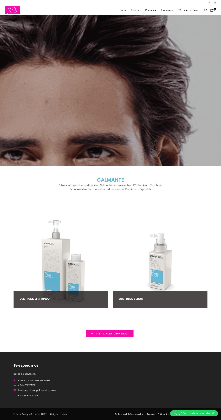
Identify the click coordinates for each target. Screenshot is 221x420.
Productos (150, 10)
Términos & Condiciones (160, 414)
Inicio (123, 10)
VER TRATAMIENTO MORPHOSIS (112, 333)
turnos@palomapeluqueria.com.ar (37, 390)
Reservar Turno (190, 10)
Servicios (135, 10)
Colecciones (167, 10)
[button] (194, 413)
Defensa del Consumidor (129, 414)
